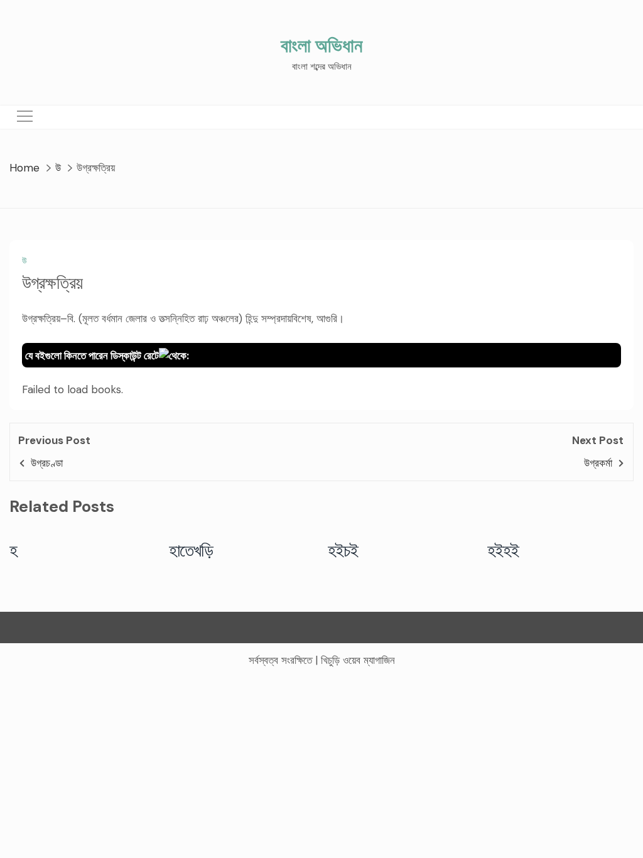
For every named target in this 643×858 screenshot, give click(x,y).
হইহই (503, 550)
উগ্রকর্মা (598, 463)
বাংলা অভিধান (321, 45)
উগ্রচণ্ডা (47, 463)
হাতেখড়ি (191, 550)
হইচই (343, 550)
